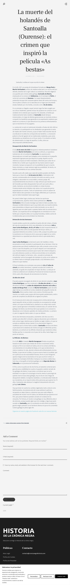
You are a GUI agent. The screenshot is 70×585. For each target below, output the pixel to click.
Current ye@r (8, 505)
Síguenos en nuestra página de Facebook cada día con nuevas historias (35, 411)
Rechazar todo (47, 576)
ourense (19, 423)
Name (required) (8, 446)
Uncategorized (40, 76)
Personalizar (34, 576)
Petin (22, 423)
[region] (35, 575)
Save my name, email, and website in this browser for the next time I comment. (29, 465)
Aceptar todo (61, 576)
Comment (6, 470)
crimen (7, 423)
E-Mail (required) (8, 457)
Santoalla (26, 423)
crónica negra (12, 423)
